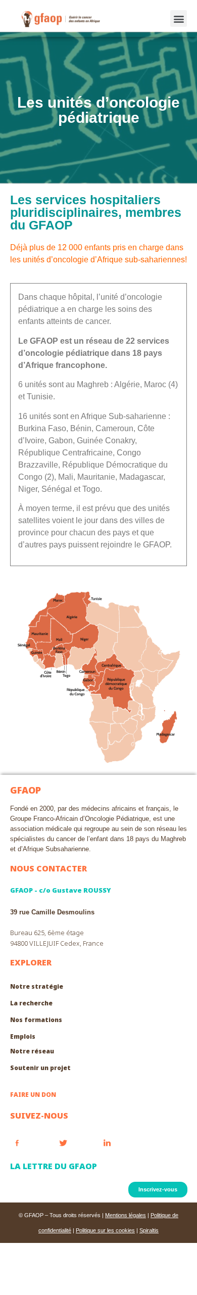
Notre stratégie (36, 986)
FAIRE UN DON (33, 1094)
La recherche (31, 1003)
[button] (178, 18)
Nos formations (36, 1019)
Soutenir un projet (40, 1067)
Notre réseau (32, 1051)
